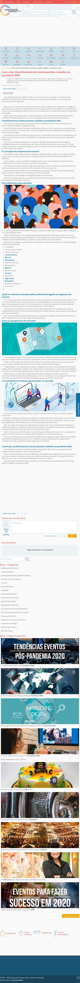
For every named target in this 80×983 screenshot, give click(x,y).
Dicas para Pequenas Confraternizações (15, 575)
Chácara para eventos (9, 627)
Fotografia (4, 590)
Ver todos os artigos (70, 916)
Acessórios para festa (9, 594)
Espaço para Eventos (8, 616)
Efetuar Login (6, 530)
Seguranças (9, 278)
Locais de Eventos (7, 572)
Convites (4, 583)
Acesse (69, 2)
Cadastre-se (76, 2)
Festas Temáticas (7, 587)
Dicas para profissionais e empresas (14, 609)
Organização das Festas (9, 568)
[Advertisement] (40, 31)
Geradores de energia (9, 623)
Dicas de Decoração (8, 601)
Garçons (8, 273)
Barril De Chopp (7, 631)
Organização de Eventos (10, 605)
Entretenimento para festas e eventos (15, 612)
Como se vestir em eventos (11, 579)
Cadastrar (6, 535)
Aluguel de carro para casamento (13, 620)
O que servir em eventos (10, 598)
